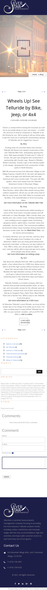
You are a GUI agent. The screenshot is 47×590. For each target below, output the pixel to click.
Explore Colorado (12, 344)
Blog (41, 74)
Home (34, 74)
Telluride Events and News (15, 354)
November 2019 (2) (24, 390)
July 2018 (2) (22, 396)
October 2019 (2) (37, 390)
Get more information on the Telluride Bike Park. (23, 203)
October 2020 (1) (27, 386)
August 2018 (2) (12, 396)
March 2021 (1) (6, 383)
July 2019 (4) (31, 392)
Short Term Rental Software (35, 588)
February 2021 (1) (18, 383)
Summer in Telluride (13, 350)
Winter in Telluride (12, 360)
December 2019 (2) (10, 390)
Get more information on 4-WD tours (23, 300)
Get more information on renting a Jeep (23, 254)
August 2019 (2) (20, 392)
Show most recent (7, 408)
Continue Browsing (24, 321)
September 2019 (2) (8, 392)
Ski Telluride (10, 347)
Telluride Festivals (12, 357)
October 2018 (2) (28, 394)
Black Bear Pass (33, 230)
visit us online (26, 314)
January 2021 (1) (30, 383)
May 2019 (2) (39, 392)
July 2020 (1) (7, 388)
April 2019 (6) (5, 394)
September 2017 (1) (34, 396)
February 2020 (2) (29, 388)
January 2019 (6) (16, 394)
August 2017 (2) (6, 398)
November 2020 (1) (14, 386)
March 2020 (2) (17, 388)
